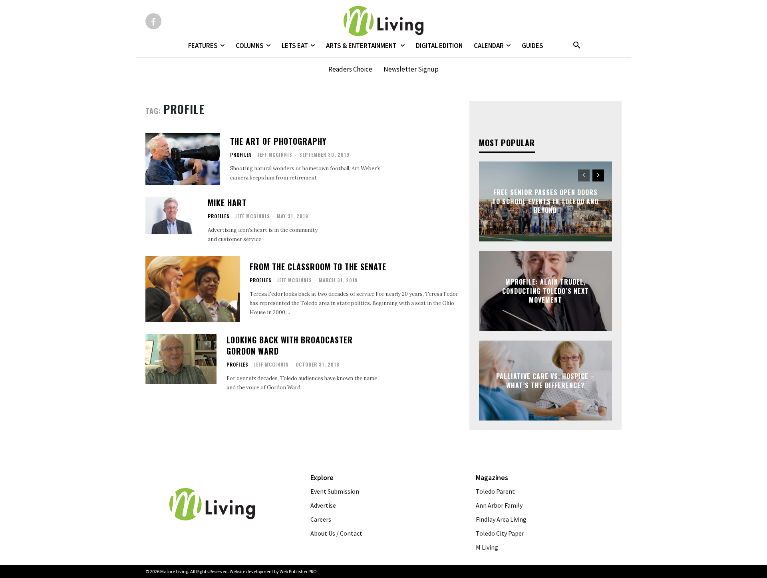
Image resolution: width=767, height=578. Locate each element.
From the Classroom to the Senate (318, 267)
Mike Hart (227, 203)
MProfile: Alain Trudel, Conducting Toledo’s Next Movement (545, 291)
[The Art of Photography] (182, 159)
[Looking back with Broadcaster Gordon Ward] (181, 359)
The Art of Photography (278, 141)
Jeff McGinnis (274, 154)
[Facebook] (153, 21)
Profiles (241, 154)
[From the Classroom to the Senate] (192, 289)
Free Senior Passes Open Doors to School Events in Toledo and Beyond (545, 201)
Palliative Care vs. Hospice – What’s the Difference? (545, 380)
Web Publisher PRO (298, 571)
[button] (577, 46)
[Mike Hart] (171, 215)
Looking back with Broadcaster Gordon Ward (290, 345)
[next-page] (598, 175)
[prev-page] (584, 175)
